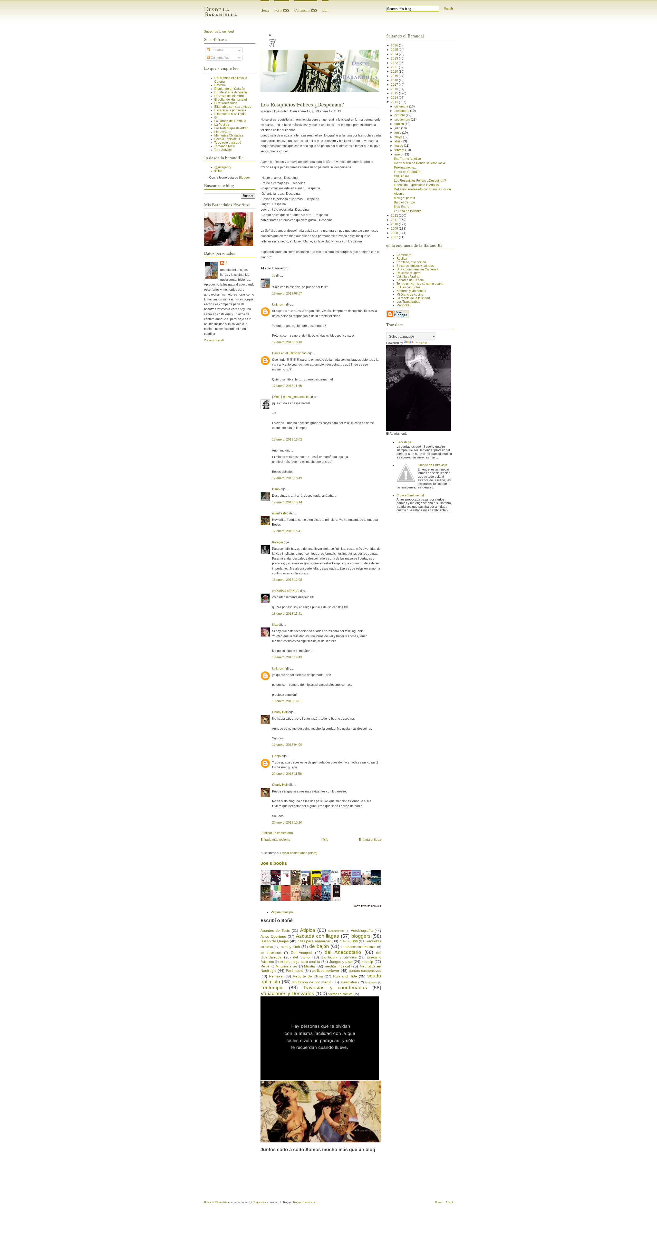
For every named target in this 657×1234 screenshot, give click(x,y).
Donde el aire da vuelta (230, 92)
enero (398, 154)
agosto (399, 124)
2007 (395, 237)
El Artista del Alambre (229, 96)
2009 (395, 228)
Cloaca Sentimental (410, 495)
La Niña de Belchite (407, 211)
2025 (395, 50)
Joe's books (273, 863)
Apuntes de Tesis (275, 930)
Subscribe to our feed (219, 31)
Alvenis (399, 193)
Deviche (220, 85)
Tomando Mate (224, 146)
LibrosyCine (222, 132)
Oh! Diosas (401, 176)
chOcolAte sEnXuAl (285, 591)
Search (448, 8)
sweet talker (348, 982)
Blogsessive (260, 1202)
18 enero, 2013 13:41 (287, 613)
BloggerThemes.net (304, 1202)
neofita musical (337, 966)
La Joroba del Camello (230, 121)
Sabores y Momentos (411, 291)
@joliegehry (222, 167)
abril (397, 141)
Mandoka (403, 305)
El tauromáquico (225, 103)
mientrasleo (280, 513)
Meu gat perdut (404, 198)
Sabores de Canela (410, 280)
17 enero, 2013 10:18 (287, 342)
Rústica (402, 258)
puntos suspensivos (365, 970)
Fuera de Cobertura (407, 172)
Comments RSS (305, 10)
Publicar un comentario (276, 833)
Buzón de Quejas (274, 941)
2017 (395, 84)
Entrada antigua (370, 839)
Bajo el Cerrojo (404, 202)
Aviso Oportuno (273, 936)
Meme (264, 966)
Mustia (309, 966)
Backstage (404, 442)
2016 (395, 89)
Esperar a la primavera (230, 110)
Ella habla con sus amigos (232, 107)
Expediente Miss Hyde (230, 114)
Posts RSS (281, 10)
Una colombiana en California (417, 269)
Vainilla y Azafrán (408, 276)
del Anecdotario (343, 952)
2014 (395, 98)
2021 (395, 67)
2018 (395, 80)
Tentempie (371, 982)
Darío (276, 489)
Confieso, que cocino (411, 262)
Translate (420, 343)
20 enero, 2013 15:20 (287, 822)
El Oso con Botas (408, 287)
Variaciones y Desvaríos (287, 993)
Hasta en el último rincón (289, 353)
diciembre (401, 106)
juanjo (276, 756)
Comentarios (219, 58)
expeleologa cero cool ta (300, 961)
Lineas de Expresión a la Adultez (417, 185)
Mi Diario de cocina (410, 294)
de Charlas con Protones (358, 947)
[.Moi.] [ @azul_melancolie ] (291, 397)
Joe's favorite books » (367, 905)
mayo (398, 137)
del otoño (301, 957)
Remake (276, 976)
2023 (395, 58)
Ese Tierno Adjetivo (407, 159)
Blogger (244, 177)
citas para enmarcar (314, 941)
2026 (395, 45)
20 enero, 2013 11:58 (287, 774)
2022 (395, 63)
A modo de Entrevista (432, 465)
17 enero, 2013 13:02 (287, 439)
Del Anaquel (301, 953)
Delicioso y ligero (409, 273)
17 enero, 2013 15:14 (287, 502)
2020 (395, 71)
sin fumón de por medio (311, 982)
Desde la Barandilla (220, 11)
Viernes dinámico (340, 994)
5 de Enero (401, 207)
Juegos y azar (341, 961)
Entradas (216, 50)
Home (264, 10)
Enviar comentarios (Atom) (298, 853)
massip (367, 961)
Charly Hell (280, 712)
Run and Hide (345, 976)
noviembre (402, 111)
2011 (395, 220)
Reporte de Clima (308, 976)
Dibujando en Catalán (229, 89)
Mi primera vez (287, 966)
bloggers (361, 936)
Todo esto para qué (227, 142)
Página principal (282, 912)
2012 (395, 215)
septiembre (402, 119)
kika (275, 624)
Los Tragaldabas (408, 301)
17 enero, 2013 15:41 (287, 531)
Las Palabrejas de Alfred (231, 128)
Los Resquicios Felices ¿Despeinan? (302, 104)
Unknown (278, 304)
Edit (325, 10)
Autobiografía (362, 930)
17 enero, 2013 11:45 (287, 386)
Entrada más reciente (275, 839)
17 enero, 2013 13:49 (287, 478)
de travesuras (271, 953)
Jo (226, 262)
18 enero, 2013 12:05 (287, 580)
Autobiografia (336, 930)
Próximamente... (405, 167)
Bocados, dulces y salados (415, 266)
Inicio (324, 839)
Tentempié (272, 987)
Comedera (404, 255)
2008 (395, 233)
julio (397, 128)
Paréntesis (294, 970)
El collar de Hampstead (230, 99)
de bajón (319, 946)
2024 (395, 54)
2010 (395, 224)
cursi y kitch (290, 947)
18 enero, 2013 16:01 (287, 701)
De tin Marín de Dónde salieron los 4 (419, 163)
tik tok (218, 171)
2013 (395, 102)
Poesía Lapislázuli (227, 139)
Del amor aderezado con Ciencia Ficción (422, 189)
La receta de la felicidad (413, 298)
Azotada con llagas (317, 936)
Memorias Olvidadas (228, 135)
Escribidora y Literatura (338, 957)
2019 (395, 76)
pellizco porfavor (325, 970)
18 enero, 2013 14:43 (287, 657)
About (449, 1202)
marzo (399, 146)
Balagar (277, 542)
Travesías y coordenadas (335, 987)
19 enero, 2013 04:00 (287, 745)
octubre (400, 115)
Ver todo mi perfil (214, 340)
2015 (395, 93)
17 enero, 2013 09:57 (287, 293)
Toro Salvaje (223, 150)
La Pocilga (221, 124)
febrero (399, 150)
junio (398, 132)
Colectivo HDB (349, 941)
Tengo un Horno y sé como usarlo (420, 284)
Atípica (307, 930)
